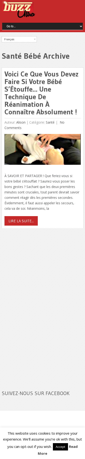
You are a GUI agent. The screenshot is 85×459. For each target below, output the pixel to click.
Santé (50, 122)
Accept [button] (60, 447)
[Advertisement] (37, 306)
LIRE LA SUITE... (21, 220)
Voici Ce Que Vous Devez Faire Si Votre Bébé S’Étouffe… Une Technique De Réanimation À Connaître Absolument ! (41, 93)
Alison (21, 122)
